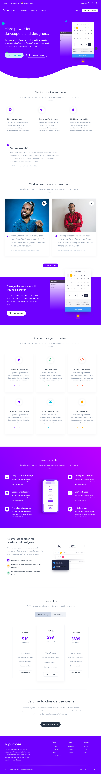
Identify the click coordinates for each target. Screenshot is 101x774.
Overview (24, 10)
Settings (55, 749)
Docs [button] (76, 10)
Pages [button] (33, 10)
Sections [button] (43, 10)
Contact (70, 749)
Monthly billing (43, 615)
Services (71, 746)
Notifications (56, 755)
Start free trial (25, 672)
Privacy (86, 749)
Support (83, 3)
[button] (27, 3)
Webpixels (17, 770)
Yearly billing (58, 615)
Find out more (19, 386)
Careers (70, 752)
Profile (54, 746)
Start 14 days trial (14, 55)
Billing (54, 752)
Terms (86, 746)
